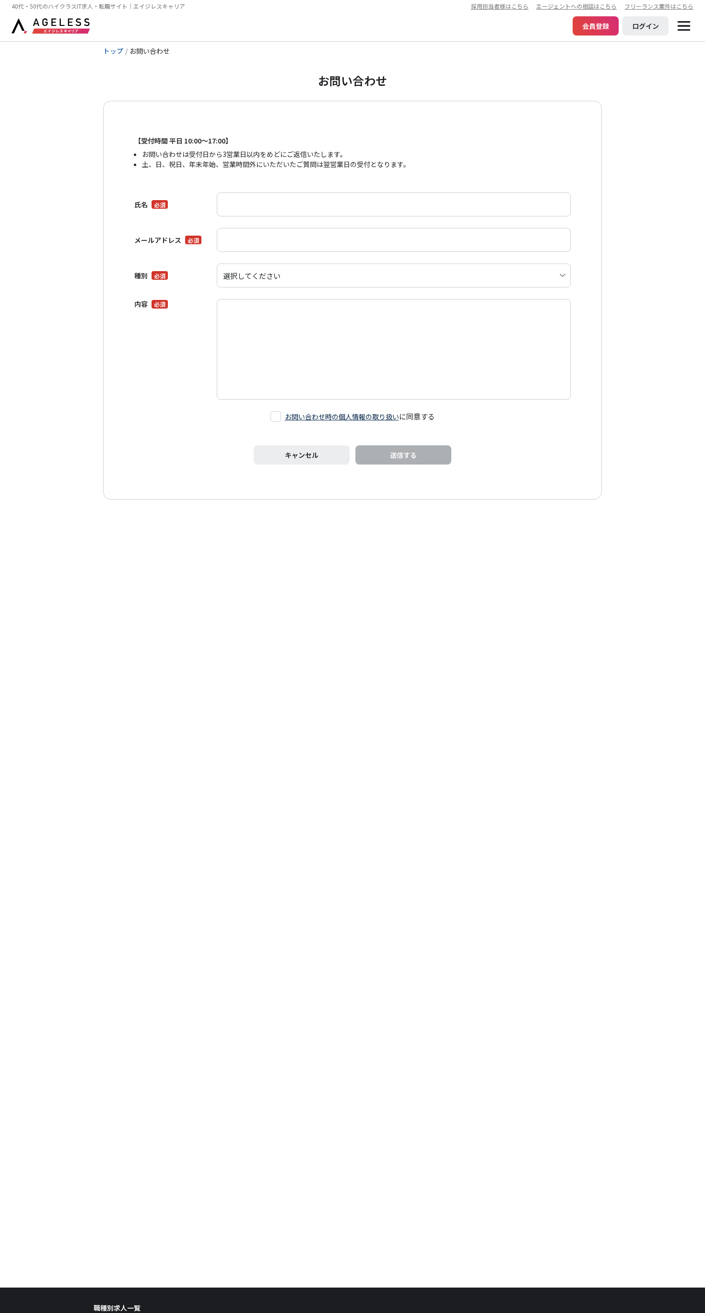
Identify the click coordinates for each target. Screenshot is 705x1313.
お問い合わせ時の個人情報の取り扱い (342, 416)
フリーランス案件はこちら (658, 6)
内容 (141, 304)
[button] (683, 26)
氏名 (141, 204)
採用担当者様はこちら (500, 6)
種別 (141, 275)
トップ (113, 51)
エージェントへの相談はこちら (576, 6)
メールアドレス (157, 240)
